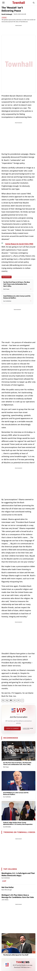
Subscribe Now (28, 728)
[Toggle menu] (3, 3)
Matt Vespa (6, 767)
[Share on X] (3, 700)
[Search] (33, 3)
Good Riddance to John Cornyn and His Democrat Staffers (15, 793)
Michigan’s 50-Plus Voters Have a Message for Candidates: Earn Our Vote (18, 896)
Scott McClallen (7, 827)
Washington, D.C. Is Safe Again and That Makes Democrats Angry (18, 874)
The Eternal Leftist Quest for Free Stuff (15, 955)
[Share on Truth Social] (7, 700)
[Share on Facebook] (10, 700)
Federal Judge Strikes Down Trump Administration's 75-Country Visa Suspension (18, 823)
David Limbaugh (7, 14)
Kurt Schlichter (7, 797)
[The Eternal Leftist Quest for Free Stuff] (18, 943)
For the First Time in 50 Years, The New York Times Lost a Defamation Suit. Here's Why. (17, 763)
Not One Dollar (8, 887)
